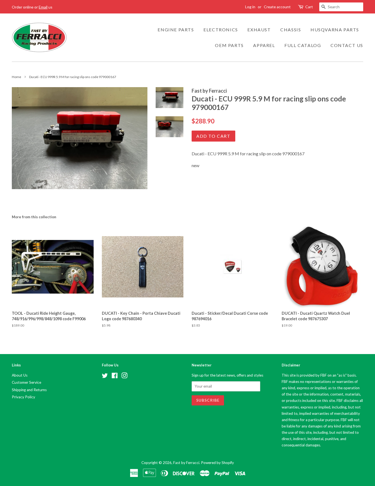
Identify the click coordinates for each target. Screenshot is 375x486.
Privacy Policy (23, 397)
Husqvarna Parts (334, 29)
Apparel (264, 45)
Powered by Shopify (217, 462)
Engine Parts (176, 29)
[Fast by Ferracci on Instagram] (124, 376)
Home (16, 77)
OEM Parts (229, 45)
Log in (250, 6)
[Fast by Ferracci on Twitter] (105, 376)
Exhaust (259, 29)
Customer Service (26, 382)
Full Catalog (302, 45)
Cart (309, 6)
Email (43, 7)
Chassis (290, 29)
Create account (277, 6)
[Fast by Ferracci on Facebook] (114, 376)
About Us (19, 375)
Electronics (220, 29)
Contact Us (347, 45)
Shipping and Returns (29, 390)
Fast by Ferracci (186, 462)
